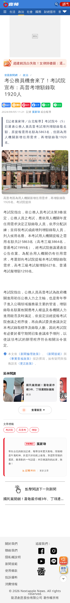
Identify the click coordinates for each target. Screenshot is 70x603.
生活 (12, 12)
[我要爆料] (63, 560)
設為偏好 (5, 107)
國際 (38, 12)
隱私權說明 (11, 557)
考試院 (9, 429)
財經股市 (50, 12)
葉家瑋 (36, 111)
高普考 (22, 429)
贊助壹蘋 (15, 107)
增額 (34, 429)
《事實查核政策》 (20, 358)
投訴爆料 (11, 577)
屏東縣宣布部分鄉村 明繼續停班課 (39, 63)
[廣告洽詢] (63, 569)
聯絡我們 (11, 550)
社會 (30, 12)
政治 (21, 12)
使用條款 (11, 570)
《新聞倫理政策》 (29, 354)
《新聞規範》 (54, 354)
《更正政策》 (26, 363)
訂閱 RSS (30, 470)
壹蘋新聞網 (11, 75)
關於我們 (11, 543)
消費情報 (11, 584)
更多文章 (44, 470)
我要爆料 (25, 107)
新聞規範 (11, 564)
